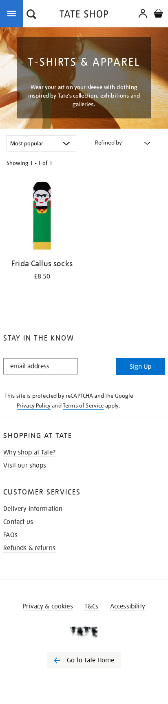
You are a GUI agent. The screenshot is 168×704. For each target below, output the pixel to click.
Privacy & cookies (48, 606)
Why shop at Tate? (29, 452)
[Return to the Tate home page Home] (84, 15)
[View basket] (158, 14)
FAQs (10, 535)
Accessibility (127, 606)
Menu (13, 13)
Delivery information (32, 509)
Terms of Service (83, 405)
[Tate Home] (84, 632)
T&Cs (91, 606)
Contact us (18, 522)
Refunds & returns (29, 548)
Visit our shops (24, 465)
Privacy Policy (34, 405)
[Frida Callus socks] (42, 217)
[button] (31, 15)
